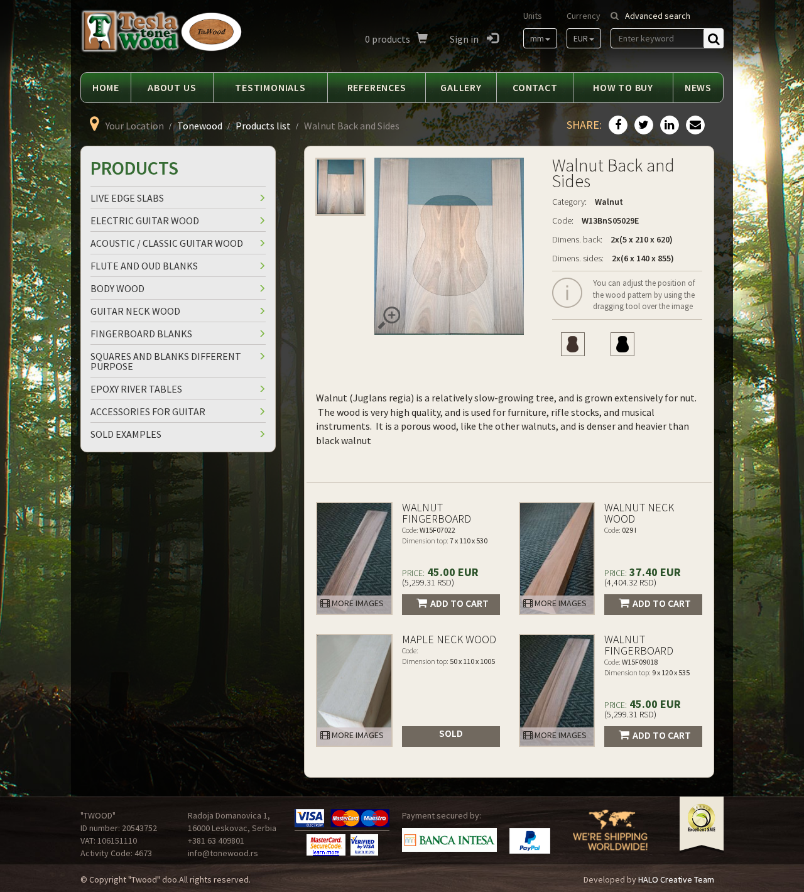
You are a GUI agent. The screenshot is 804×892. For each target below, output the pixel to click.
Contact (535, 87)
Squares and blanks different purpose (165, 361)
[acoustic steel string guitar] (622, 344)
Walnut (609, 201)
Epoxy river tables (136, 389)
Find (714, 38)
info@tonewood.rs (223, 853)
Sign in (465, 39)
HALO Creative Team (676, 879)
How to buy (623, 87)
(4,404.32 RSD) (630, 582)
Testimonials (270, 87)
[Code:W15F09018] (557, 690)
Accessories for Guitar (147, 411)
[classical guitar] (572, 344)
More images (357, 603)
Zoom (388, 317)
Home (105, 87)
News (698, 87)
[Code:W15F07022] (354, 558)
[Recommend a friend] (694, 125)
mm (537, 38)
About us (172, 87)
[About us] (610, 838)
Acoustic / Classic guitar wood (166, 243)
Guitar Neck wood (135, 311)
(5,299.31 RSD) (428, 582)
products (387, 39)
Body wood (117, 288)
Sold (451, 733)
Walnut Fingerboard (436, 513)
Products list (263, 125)
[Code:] (354, 690)
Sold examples (125, 434)
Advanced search (657, 15)
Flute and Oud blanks (144, 265)
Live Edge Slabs (127, 198)
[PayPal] (529, 841)
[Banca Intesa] (449, 840)
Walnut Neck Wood (639, 513)
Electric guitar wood (144, 220)
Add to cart (459, 603)
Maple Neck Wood (449, 639)
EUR (580, 38)
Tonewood (199, 125)
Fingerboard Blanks (141, 333)
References (376, 87)
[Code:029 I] (557, 558)
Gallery (461, 87)
